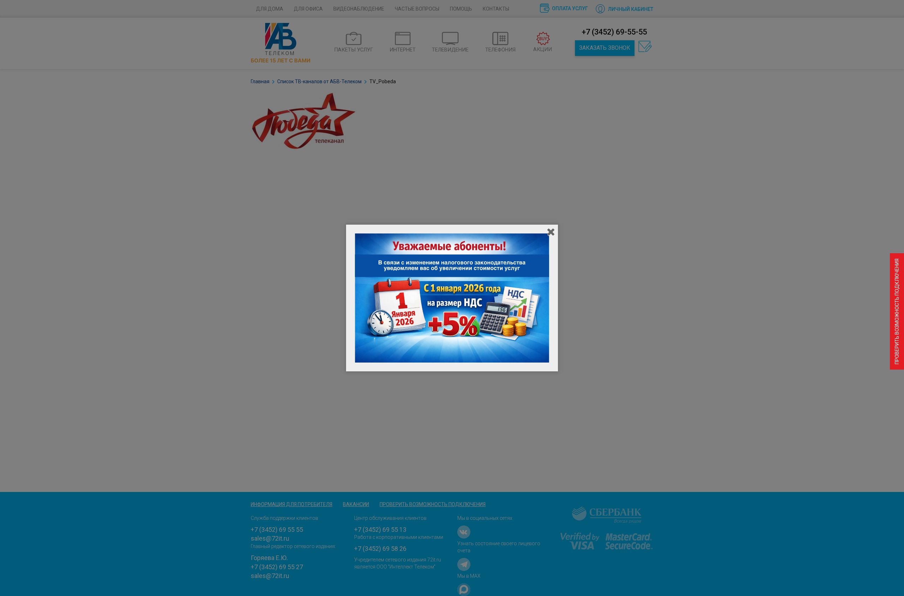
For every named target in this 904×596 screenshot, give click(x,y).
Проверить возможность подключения (897, 311)
